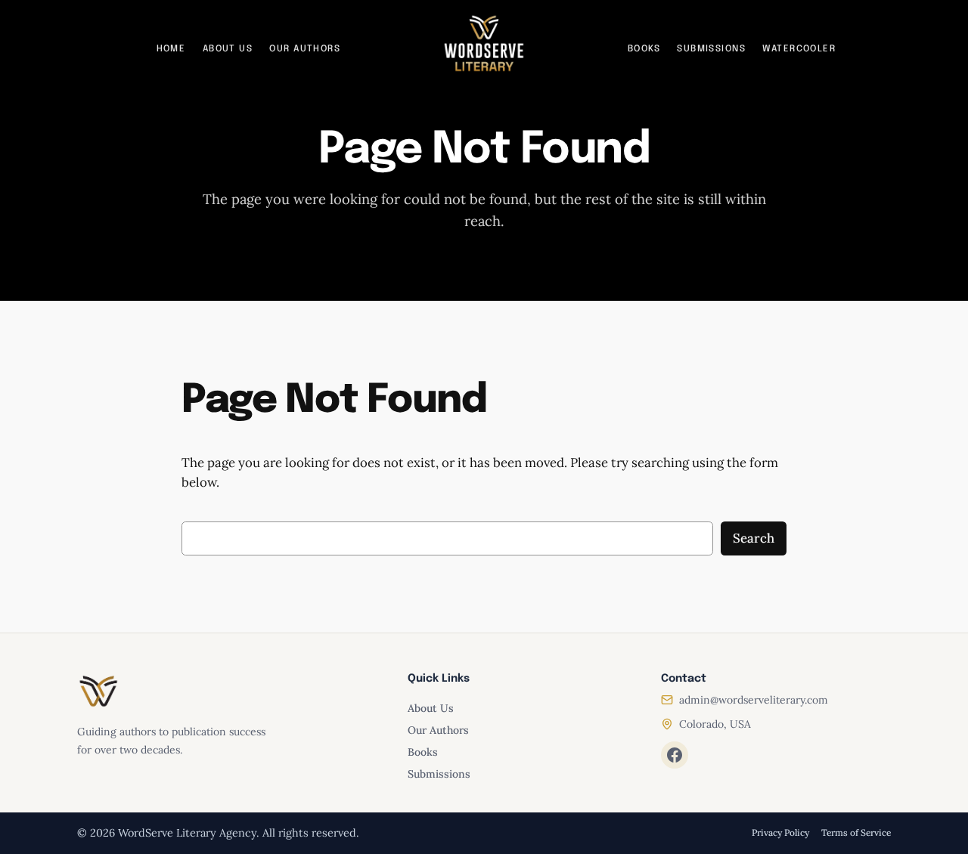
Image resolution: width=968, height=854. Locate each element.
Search (753, 538)
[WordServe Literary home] (484, 44)
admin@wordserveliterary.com (753, 700)
